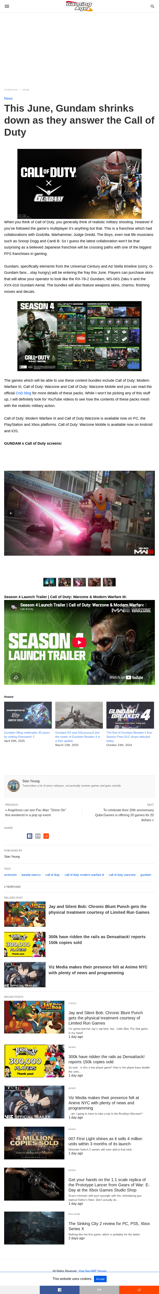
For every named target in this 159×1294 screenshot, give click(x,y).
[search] (152, 6)
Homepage (11, 90)
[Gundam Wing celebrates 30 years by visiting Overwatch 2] (28, 727)
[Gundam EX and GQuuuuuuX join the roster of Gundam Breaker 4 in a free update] (79, 727)
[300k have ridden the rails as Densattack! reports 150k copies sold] (25, 944)
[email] (99, 1290)
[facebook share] (29, 836)
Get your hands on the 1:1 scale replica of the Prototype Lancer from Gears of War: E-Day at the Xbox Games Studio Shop (109, 1184)
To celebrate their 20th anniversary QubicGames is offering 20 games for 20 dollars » (124, 815)
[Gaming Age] (79, 6)
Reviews (75, 1214)
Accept (100, 1279)
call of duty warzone (122, 874)
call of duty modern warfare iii (84, 874)
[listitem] (49, 582)
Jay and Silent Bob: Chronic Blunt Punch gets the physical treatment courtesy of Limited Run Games (106, 1017)
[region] (79, 48)
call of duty (52, 874)
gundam (145, 874)
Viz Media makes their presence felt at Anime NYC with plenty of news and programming (104, 1102)
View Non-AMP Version (92, 1270)
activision (10, 874)
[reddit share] (46, 836)
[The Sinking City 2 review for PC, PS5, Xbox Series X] (34, 1228)
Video (73, 1003)
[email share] (38, 836)
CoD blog (23, 393)
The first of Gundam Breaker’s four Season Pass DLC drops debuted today (129, 736)
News (26, 90)
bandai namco (31, 874)
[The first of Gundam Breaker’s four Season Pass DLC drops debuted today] (130, 727)
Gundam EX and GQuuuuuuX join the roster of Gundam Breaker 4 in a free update (77, 736)
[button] (79, 184)
